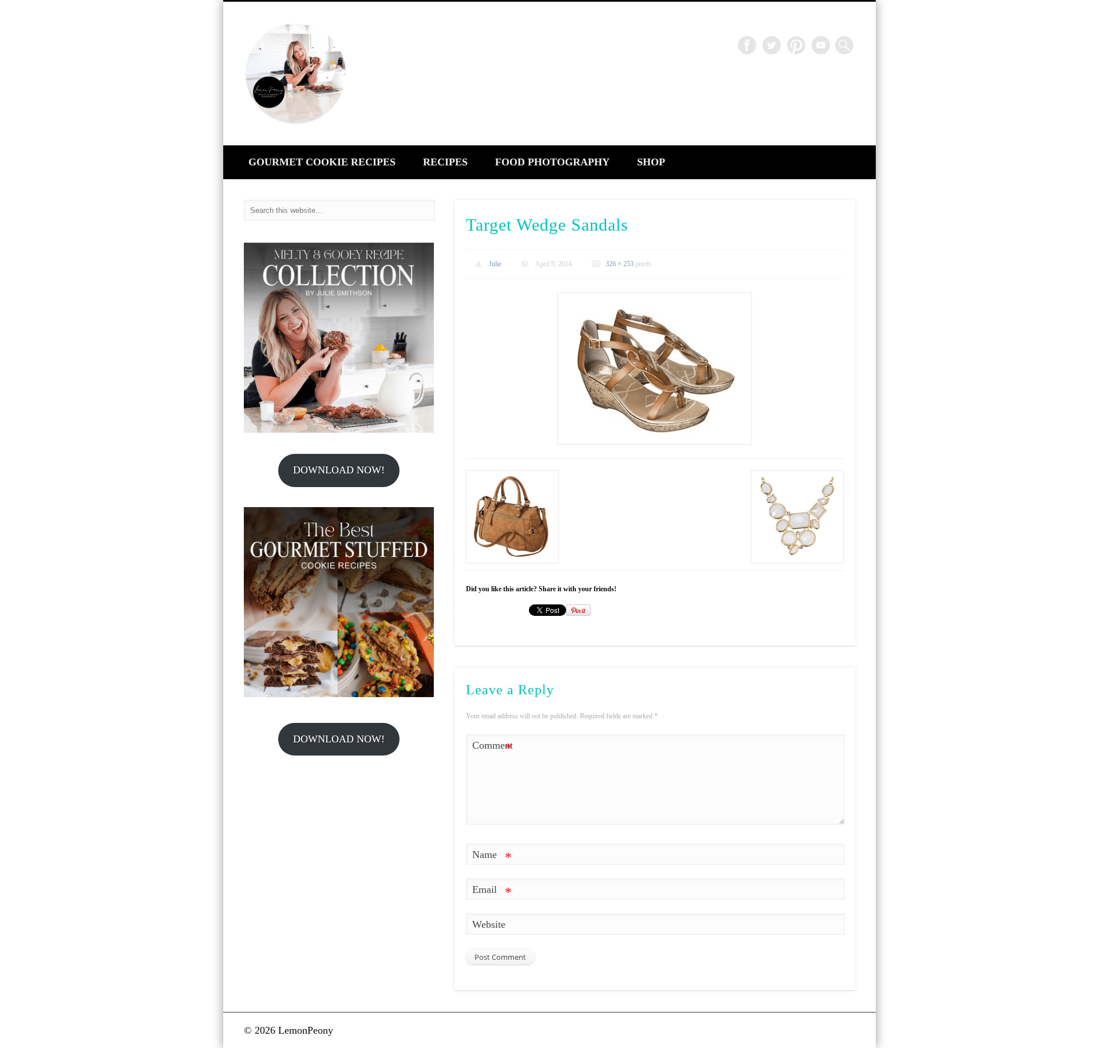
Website (488, 924)
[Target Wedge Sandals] (655, 368)
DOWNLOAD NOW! (339, 470)
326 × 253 (620, 264)
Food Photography (552, 162)
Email (492, 892)
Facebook (747, 45)
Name (492, 857)
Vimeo (821, 45)
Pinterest (796, 45)
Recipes (445, 162)
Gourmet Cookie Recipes (322, 162)
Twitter (771, 45)
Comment (492, 747)
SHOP (651, 162)
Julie (495, 264)
